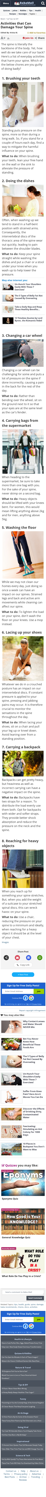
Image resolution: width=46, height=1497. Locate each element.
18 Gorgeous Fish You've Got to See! (14, 1371)
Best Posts (10, 1477)
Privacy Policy (36, 1004)
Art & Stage (23, 1413)
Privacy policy (20, 1474)
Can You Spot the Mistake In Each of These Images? (20, 1357)
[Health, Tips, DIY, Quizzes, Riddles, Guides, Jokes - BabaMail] (25, 3)
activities (33, 1307)
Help (23, 1471)
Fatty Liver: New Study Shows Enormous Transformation (21, 1347)
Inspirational (23, 1441)
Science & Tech (23, 1455)
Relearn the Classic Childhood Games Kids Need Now (20, 1361)
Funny (23, 1399)
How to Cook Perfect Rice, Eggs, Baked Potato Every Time (22, 1343)
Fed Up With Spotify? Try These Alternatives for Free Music (22, 1459)
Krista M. (14, 32)
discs (27, 1307)
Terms (7, 1474)
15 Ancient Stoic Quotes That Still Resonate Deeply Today (22, 1445)
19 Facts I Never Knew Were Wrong (14, 1388)
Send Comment (35, 1298)
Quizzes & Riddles (23, 1353)
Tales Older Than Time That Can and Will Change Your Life (22, 1449)
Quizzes (10, 1165)
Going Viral (23, 1427)
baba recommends (9, 1307)
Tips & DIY (14, 19)
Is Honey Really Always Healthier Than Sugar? (18, 1392)
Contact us (11, 1471)
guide (27, 1304)
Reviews (23, 1479)
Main (3, 19)
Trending (35, 1477)
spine (33, 1304)
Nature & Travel (23, 1367)
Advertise (36, 1474)
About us (34, 1471)
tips (15, 1304)
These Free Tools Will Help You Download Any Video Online (22, 1463)
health (21, 1304)
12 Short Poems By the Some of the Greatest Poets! (20, 1417)
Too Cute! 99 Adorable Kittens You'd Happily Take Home (21, 1431)
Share (41, 37)
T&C (27, 1004)
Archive (23, 1477)
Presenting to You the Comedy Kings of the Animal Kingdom (23, 1403)
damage (40, 1304)
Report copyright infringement (32, 1010)
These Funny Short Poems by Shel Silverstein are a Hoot (21, 1421)
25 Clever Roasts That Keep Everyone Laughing (18, 1406)
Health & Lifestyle (23, 1339)
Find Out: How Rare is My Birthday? (14, 1435)
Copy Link (24, 964)
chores (21, 1307)
